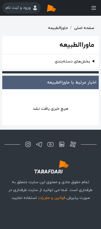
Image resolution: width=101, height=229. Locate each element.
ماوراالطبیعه (58, 28)
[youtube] (50, 144)
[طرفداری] (57, 7)
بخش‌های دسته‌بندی (72, 61)
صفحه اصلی (84, 28)
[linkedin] (61, 144)
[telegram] (39, 144)
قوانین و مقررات (51, 198)
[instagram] (28, 144)
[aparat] (73, 144)
